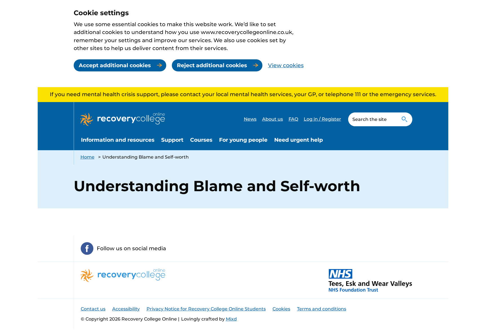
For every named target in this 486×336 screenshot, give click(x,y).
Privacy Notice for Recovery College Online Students (206, 309)
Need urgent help (298, 140)
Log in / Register (322, 119)
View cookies (286, 65)
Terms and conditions (321, 309)
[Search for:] (372, 119)
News (250, 119)
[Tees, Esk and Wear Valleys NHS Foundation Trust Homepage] (370, 280)
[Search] (404, 119)
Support (172, 140)
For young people (243, 140)
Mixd (231, 319)
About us (272, 119)
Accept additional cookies (115, 65)
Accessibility (126, 309)
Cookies (281, 309)
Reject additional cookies (212, 65)
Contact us (93, 309)
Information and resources (117, 140)
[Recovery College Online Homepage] (122, 119)
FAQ (293, 119)
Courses (201, 140)
